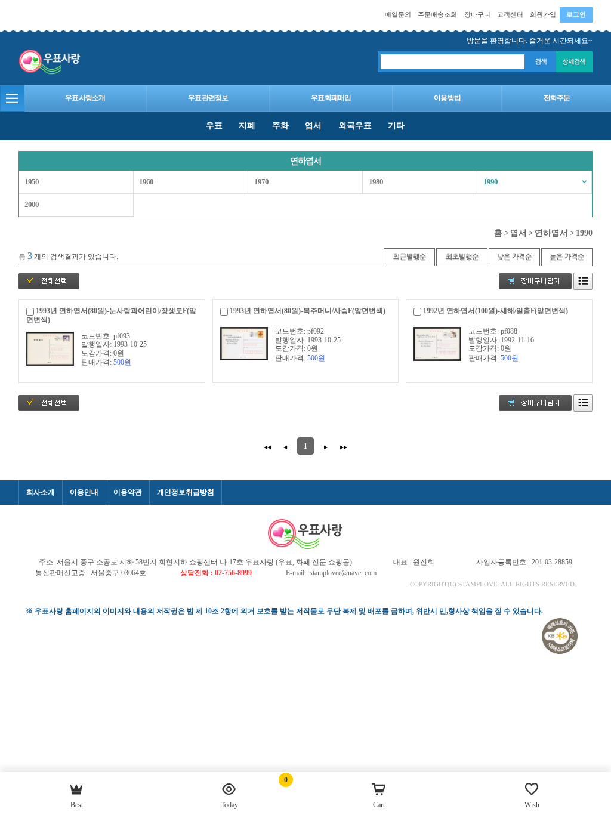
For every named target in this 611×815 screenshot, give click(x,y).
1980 (376, 182)
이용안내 (84, 492)
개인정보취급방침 (185, 492)
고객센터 (510, 14)
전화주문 (557, 98)
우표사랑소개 (85, 98)
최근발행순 (409, 256)
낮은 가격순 (514, 256)
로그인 (576, 14)
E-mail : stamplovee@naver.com (331, 573)
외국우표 (355, 125)
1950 (31, 182)
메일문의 (398, 14)
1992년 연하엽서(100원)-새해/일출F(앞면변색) (495, 311)
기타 (396, 125)
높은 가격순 (567, 256)
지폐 (247, 125)
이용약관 (127, 492)
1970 (261, 182)
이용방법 (447, 98)
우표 (214, 125)
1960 (146, 182)
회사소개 (40, 492)
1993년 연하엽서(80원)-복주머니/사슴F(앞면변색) (307, 311)
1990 (490, 182)
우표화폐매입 (331, 98)
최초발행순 (462, 256)
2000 (31, 204)
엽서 (313, 125)
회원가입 (543, 14)
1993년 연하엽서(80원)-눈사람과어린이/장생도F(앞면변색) (111, 315)
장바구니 (477, 14)
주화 (280, 125)
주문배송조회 (437, 14)
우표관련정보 (208, 98)
